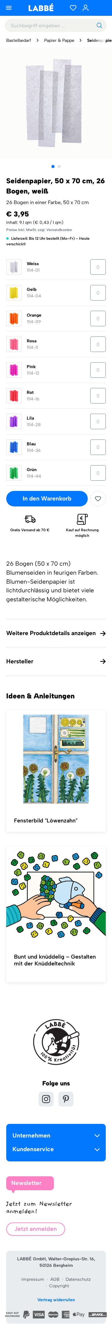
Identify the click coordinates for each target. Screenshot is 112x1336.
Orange (34, 315)
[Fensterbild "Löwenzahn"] (56, 759)
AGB (54, 1279)
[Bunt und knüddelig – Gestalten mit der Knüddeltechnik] (56, 895)
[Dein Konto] (85, 8)
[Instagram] (46, 1099)
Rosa (31, 341)
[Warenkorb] (99, 8)
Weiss (33, 263)
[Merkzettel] (73, 8)
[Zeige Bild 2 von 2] (59, 166)
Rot (30, 392)
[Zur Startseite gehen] (40, 7)
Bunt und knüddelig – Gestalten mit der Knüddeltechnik (55, 960)
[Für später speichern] (98, 499)
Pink (31, 366)
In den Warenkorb (47, 498)
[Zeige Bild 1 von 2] (52, 166)
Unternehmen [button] (31, 1135)
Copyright (59, 1286)
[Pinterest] (65, 1099)
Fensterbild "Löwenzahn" (45, 820)
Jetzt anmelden (35, 1228)
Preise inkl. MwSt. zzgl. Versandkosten (39, 230)
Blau (31, 444)
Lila (30, 418)
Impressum (32, 1279)
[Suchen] (99, 25)
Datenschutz (78, 1279)
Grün (32, 469)
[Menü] (8, 8)
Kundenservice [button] (33, 1149)
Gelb (31, 289)
